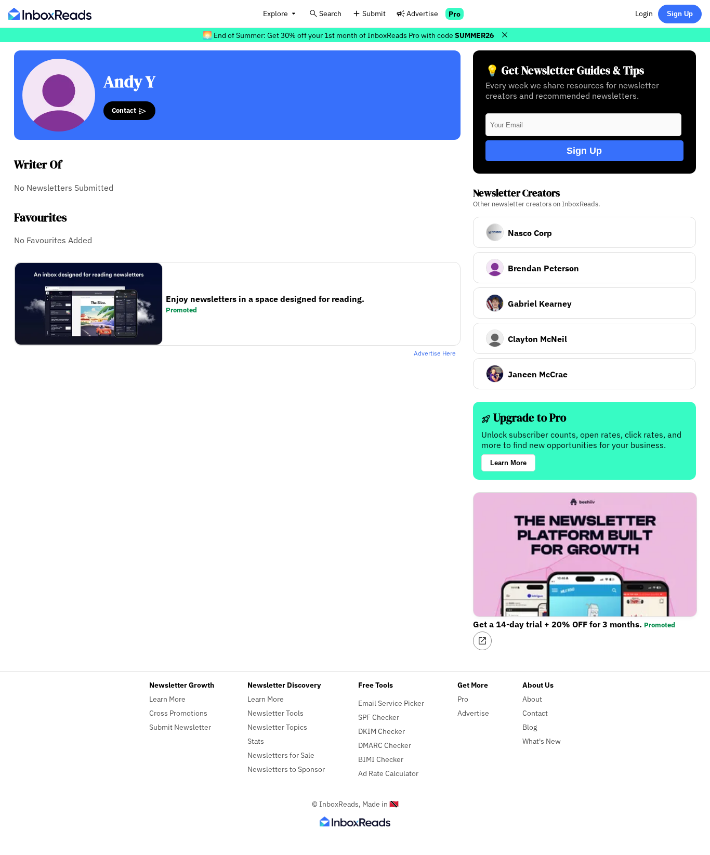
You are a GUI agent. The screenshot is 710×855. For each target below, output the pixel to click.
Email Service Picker (391, 703)
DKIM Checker (381, 731)
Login (644, 13)
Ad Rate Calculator (388, 773)
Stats (255, 741)
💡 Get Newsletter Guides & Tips (564, 70)
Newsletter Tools (275, 713)
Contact (125, 110)
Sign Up (680, 14)
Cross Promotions (178, 713)
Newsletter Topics (277, 727)
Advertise (422, 13)
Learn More (508, 463)
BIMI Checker (380, 759)
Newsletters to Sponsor (286, 769)
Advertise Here (435, 353)
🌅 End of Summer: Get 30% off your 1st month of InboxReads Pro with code (348, 35)
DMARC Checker (384, 745)
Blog (529, 727)
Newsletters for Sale (280, 755)
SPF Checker (378, 717)
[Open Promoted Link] (482, 641)
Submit (374, 13)
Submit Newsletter (180, 727)
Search (330, 13)
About (532, 699)
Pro (455, 14)
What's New (541, 741)
